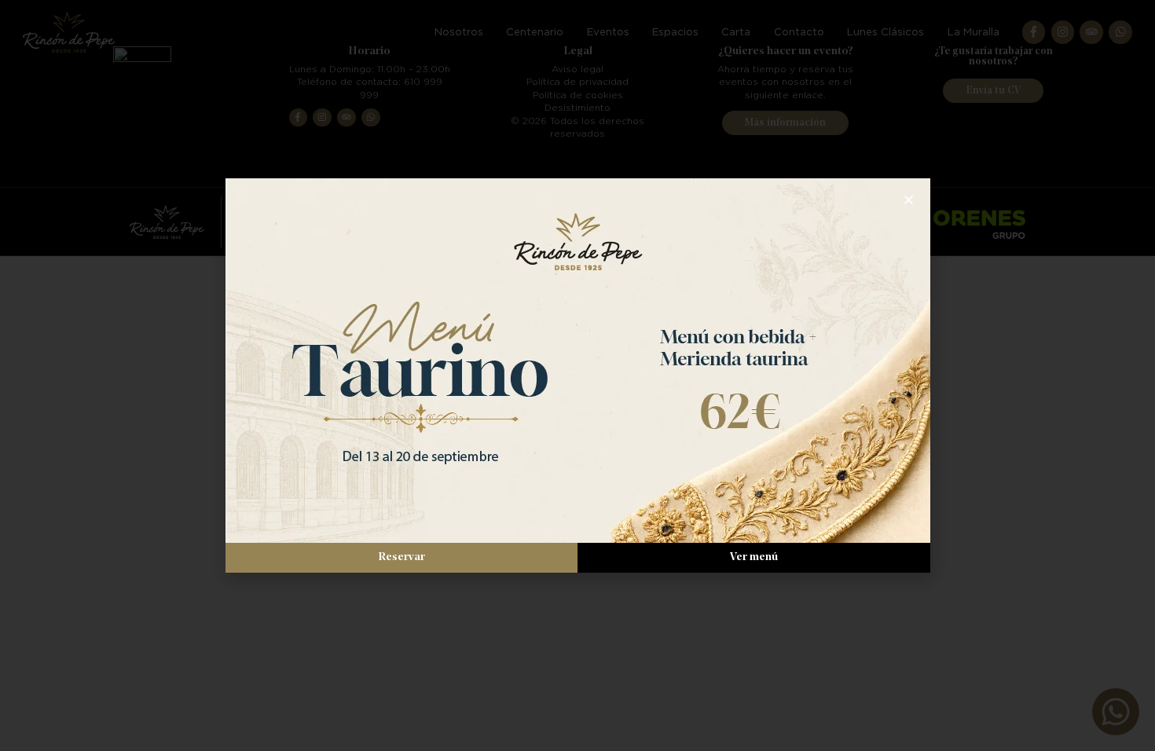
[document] (577, 375)
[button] (909, 200)
